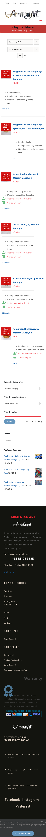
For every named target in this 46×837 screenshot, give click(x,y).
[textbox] (23, 388)
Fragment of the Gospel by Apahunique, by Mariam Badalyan (27, 75)
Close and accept (23, 833)
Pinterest (23, 806)
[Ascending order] (36, 42)
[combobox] (23, 388)
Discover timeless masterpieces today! (16, 738)
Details (7, 109)
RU (14, 572)
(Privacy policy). (43, 823)
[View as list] (25, 55)
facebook (12, 799)
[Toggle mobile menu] (40, 21)
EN (9, 572)
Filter (10, 422)
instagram (30, 799)
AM (5, 572)
